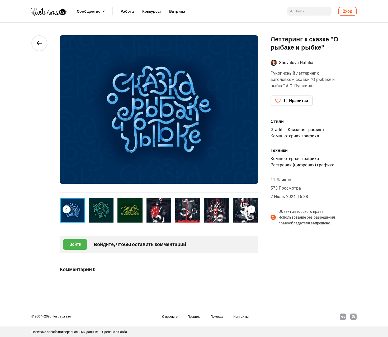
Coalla (122, 332)
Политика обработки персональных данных (64, 332)
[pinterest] (353, 317)
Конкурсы (151, 11)
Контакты (241, 317)
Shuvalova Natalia (296, 62)
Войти (75, 244)
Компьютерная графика (295, 135)
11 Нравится (295, 100)
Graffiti (277, 129)
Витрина (177, 11)
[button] (66, 209)
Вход (347, 11)
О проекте (169, 317)
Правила (193, 317)
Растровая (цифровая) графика (302, 164)
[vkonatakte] (343, 317)
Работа (127, 11)
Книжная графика (306, 129)
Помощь (216, 317)
